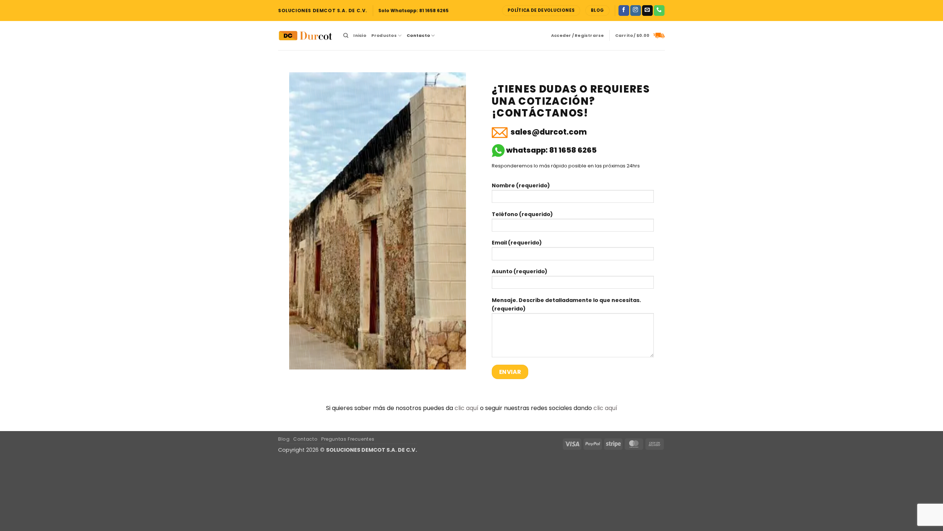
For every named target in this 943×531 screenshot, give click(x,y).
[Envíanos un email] (647, 10)
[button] (577, 35)
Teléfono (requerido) (522, 214)
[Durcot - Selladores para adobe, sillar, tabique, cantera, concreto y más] (305, 36)
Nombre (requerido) (521, 185)
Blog (284, 439)
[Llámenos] (659, 10)
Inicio (359, 35)
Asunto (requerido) (519, 271)
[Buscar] (345, 35)
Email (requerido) (517, 242)
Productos (384, 35)
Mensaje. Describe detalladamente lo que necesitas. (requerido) (566, 304)
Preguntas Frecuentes (347, 439)
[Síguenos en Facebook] (623, 10)
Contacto (418, 35)
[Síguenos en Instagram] (635, 10)
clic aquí (466, 408)
